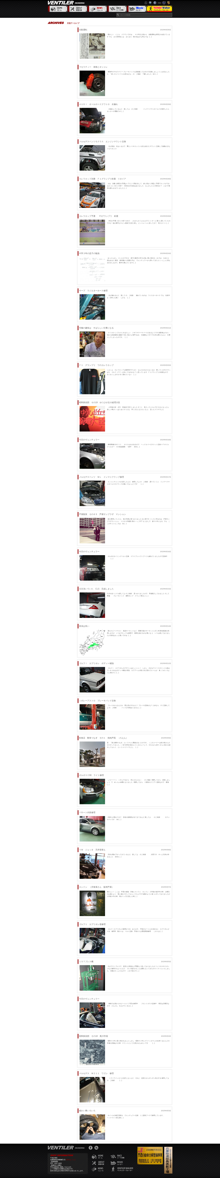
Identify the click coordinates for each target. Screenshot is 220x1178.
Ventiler (67, 1147)
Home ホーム (57, 9)
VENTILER (67, 2)
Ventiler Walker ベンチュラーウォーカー (159, 9)
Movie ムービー (136, 9)
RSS (97, 1148)
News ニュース (97, 9)
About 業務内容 (77, 9)
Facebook (91, 1148)
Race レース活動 (117, 9)
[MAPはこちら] (70, 1160)
